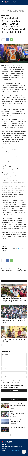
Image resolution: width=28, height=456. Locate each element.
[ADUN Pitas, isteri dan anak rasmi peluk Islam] (14, 332)
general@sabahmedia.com (15, 450)
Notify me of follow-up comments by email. (13, 385)
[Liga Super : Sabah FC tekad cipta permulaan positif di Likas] (5, 429)
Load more (13, 434)
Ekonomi (7, 10)
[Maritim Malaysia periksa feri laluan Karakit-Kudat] (5, 421)
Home (2, 10)
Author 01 (5, 36)
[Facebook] (7, 39)
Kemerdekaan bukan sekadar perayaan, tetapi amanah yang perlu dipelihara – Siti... (13, 300)
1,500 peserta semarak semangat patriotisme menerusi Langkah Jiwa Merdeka (13, 320)
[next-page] (5, 345)
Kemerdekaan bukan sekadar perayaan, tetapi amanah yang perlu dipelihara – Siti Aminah (17, 405)
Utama (7, 15)
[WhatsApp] (11, 39)
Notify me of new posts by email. (10, 387)
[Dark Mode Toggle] (24, 452)
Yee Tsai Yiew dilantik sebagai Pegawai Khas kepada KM (7, 270)
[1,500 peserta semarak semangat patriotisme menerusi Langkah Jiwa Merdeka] (14, 311)
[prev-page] (2, 345)
